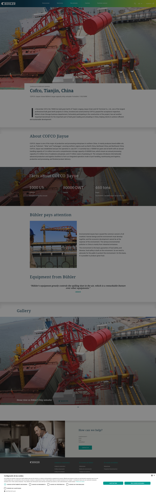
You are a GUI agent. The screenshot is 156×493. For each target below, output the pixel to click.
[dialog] (78, 483)
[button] (52, 491)
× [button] (154, 475)
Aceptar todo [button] (113, 483)
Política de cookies (80, 481)
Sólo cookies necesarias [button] (137, 483)
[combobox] (152, 475)
